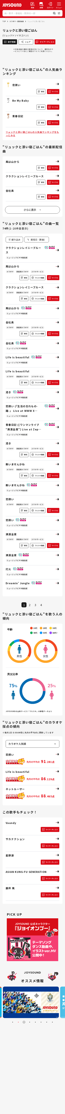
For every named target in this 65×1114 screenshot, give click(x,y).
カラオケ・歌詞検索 (16, 21)
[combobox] (36, 239)
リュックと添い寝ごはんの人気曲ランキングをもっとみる (32, 133)
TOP (4, 21)
